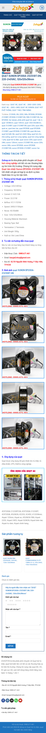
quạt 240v (39, 126)
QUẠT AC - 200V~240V (11, 107)
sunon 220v (38, 142)
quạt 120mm (19, 123)
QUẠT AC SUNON (27, 107)
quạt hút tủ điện (13, 140)
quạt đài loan (35, 131)
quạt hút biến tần (8, 134)
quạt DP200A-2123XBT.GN (19, 131)
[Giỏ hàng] (42, 7)
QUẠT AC (14, 105)
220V (21, 114)
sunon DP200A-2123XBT (21, 148)
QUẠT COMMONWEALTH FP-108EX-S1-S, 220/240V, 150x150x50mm (33, 561)
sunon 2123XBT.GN (25, 142)
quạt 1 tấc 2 (37, 120)
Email (8, 636)
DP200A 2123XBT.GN (17, 117)
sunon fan (36, 148)
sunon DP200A (17, 145)
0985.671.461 (15, 690)
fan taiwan (13, 120)
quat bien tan (13, 128)
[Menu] (3, 7)
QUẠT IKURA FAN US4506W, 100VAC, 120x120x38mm (10, 560)
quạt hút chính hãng (23, 134)
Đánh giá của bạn (12, 597)
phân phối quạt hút (25, 120)
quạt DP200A (24, 128)
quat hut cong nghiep (19, 137)
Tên (8, 628)
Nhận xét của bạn (13, 609)
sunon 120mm (11, 142)
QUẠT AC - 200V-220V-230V (30, 105)
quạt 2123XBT (7, 126)
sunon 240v (6, 145)
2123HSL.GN (14, 114)
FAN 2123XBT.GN (32, 117)
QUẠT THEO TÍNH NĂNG (22, 15)
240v (26, 114)
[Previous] (5, 39)
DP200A (31, 114)
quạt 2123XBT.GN (20, 126)
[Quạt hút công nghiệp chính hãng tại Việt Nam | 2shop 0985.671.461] (23, 8)
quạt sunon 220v (26, 140)
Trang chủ (8, 15)
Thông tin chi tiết (13, 153)
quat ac (5, 128)
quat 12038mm (7, 123)
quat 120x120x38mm (33, 123)
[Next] (40, 39)
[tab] (23, 153)
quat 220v (31, 126)
